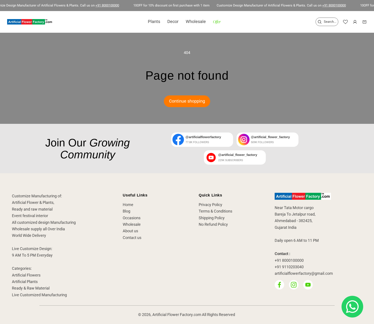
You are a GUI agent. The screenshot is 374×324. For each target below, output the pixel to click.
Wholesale (132, 224)
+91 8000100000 (100, 5)
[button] (327, 22)
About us (130, 231)
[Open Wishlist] (345, 22)
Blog (126, 211)
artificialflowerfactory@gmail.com (304, 274)
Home (128, 205)
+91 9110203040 (289, 267)
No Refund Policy (213, 224)
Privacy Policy (210, 205)
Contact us (132, 238)
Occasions (131, 218)
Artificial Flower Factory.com (176, 315)
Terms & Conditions (215, 211)
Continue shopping (187, 101)
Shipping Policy (212, 218)
